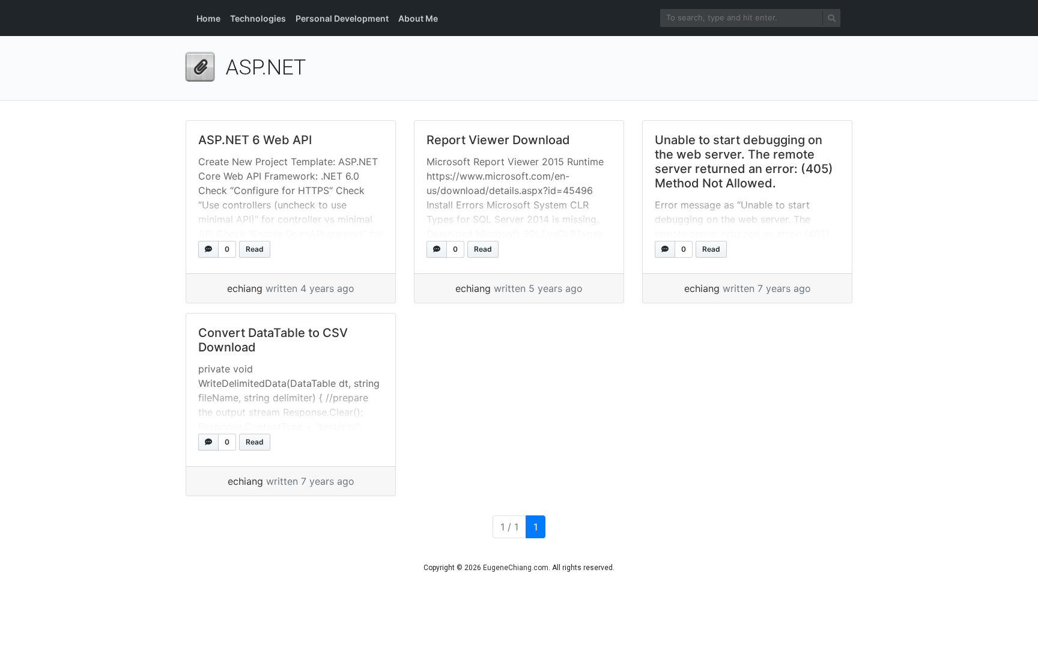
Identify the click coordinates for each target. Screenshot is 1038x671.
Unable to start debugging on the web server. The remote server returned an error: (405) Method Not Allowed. (744, 161)
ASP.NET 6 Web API (255, 140)
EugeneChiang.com (515, 567)
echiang (245, 288)
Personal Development (342, 18)
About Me (418, 18)
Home (208, 18)
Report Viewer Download (498, 140)
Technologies (258, 18)
